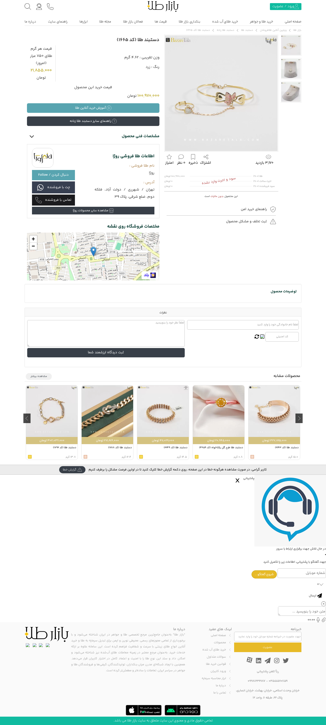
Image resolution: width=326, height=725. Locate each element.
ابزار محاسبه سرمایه (214, 678)
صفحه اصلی (293, 21)
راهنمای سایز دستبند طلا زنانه (91, 121)
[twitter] (286, 660)
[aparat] (249, 660)
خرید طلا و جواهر (261, 21)
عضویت (268, 647)
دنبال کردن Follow (53, 175)
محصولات (220, 642)
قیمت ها (161, 21)
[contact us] (50, 7)
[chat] (39, 6)
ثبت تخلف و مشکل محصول (247, 221)
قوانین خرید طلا (216, 664)
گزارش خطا (69, 469)
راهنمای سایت (58, 21)
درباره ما (30, 21)
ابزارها (83, 21)
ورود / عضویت (283, 6)
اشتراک (205, 163)
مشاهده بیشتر (39, 376)
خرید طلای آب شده (225, 21)
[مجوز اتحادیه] (28, 645)
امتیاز (169, 163)
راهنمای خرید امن (254, 209)
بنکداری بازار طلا (189, 21)
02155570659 (278, 681)
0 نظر (181, 163)
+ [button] (33, 239)
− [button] (33, 246)
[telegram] (267, 660)
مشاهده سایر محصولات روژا (91, 210)
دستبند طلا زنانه (225, 30)
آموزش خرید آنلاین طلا (91, 108)
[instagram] (277, 660)
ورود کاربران (218, 671)
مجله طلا (105, 21)
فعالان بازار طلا (133, 21)
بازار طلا (297, 30)
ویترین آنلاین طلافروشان (273, 30)
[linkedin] (258, 660)
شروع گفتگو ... (264, 574)
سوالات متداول (216, 656)
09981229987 (256, 681)
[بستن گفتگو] (237, 480)
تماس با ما (219, 692)
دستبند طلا (247, 30)
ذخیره (193, 163)
